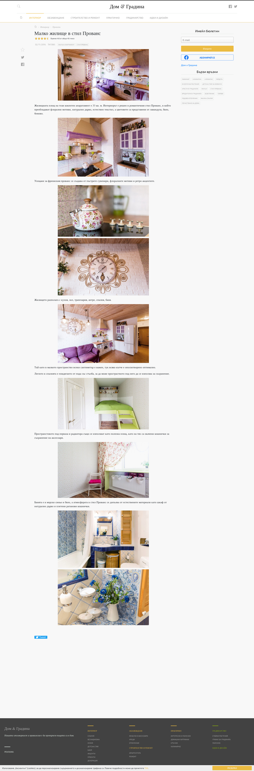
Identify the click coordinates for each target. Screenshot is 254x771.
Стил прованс (82, 45)
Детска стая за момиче (212, 84)
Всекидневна (94, 739)
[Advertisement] (103, 673)
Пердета (219, 79)
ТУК (146, 768)
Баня (90, 750)
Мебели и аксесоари (138, 736)
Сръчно (174, 743)
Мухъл (204, 89)
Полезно (216, 743)
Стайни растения (220, 736)
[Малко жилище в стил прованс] (103, 147)
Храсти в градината (190, 89)
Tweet (42, 637)
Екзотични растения (190, 84)
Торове (220, 94)
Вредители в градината (192, 94)
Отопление (134, 743)
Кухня (90, 743)
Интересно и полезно (181, 736)
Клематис (209, 79)
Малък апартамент (66, 45)
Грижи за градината (221, 739)
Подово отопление (190, 98)
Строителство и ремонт (85, 17)
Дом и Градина (189, 65)
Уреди (132, 739)
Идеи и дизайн (159, 17)
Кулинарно (176, 746)
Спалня (91, 736)
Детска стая (93, 746)
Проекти (91, 757)
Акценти (91, 753)
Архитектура (135, 753)
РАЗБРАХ (232, 768)
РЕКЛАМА (9, 752)
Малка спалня (207, 98)
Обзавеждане (55, 17)
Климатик (197, 79)
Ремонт (132, 756)
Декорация (92, 761)
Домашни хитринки (180, 739)
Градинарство (134, 17)
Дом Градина (127, 6)
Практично (113, 17)
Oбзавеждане (135, 731)
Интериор (35, 17)
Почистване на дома (190, 103)
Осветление (209, 94)
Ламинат (185, 79)
